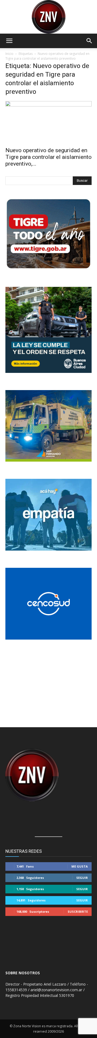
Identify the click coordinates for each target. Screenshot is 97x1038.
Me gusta (79, 866)
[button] (9, 41)
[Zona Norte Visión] (48, 17)
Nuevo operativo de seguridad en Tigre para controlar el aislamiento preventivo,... (48, 157)
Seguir (82, 878)
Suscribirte (78, 911)
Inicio (9, 53)
